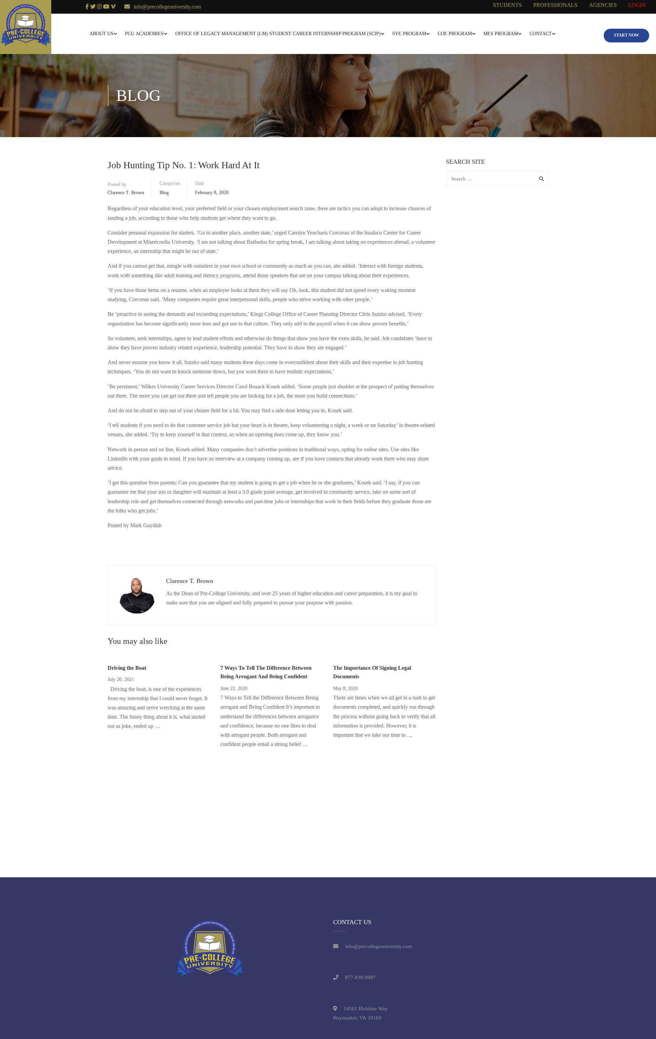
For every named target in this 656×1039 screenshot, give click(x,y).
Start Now (626, 35)
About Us (101, 33)
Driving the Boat (127, 668)
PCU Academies (144, 33)
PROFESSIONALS (555, 5)
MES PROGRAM (500, 33)
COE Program (455, 33)
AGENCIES (603, 5)
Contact (541, 33)
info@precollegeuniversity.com (167, 7)
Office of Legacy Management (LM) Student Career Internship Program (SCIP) (278, 33)
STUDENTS (507, 5)
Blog (164, 192)
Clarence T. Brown (126, 192)
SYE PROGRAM (409, 33)
